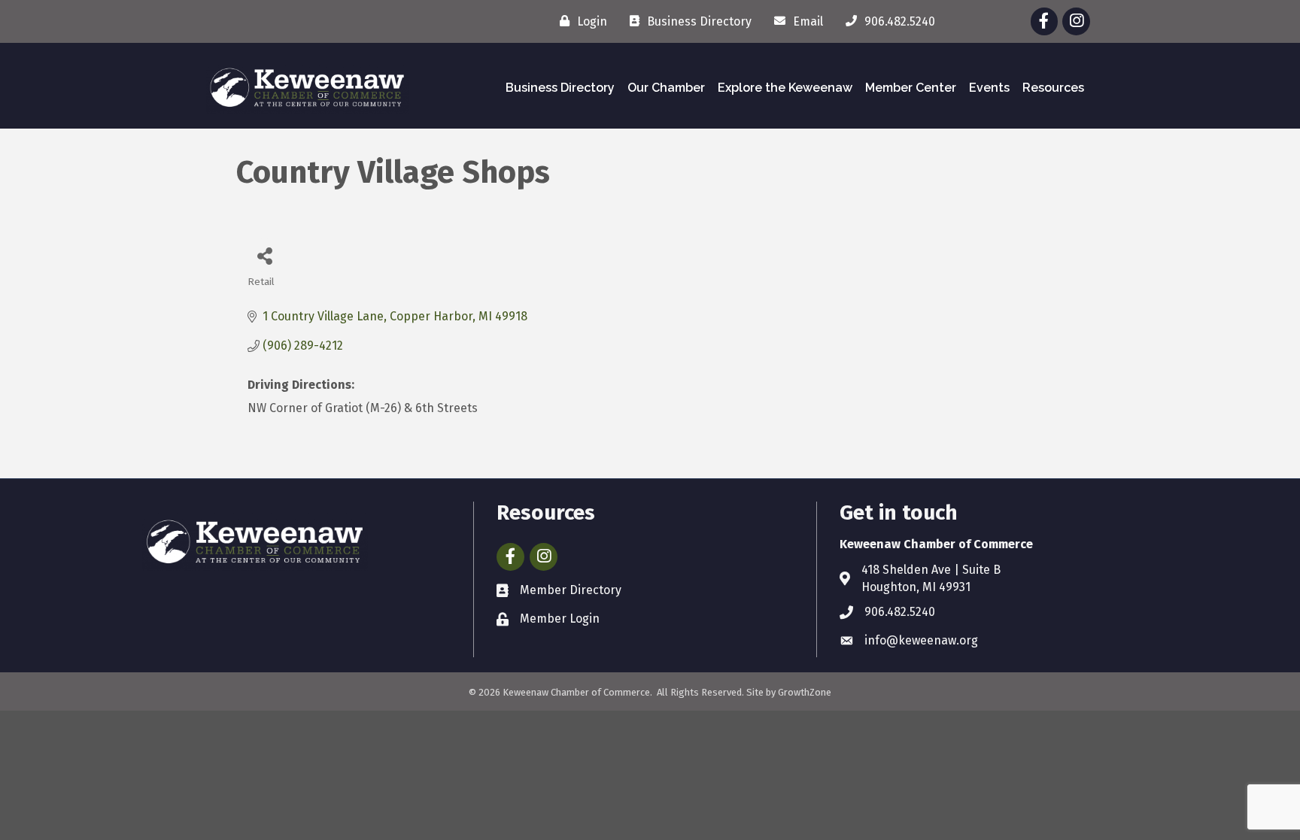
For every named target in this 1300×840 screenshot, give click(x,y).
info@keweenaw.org (921, 640)
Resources (1053, 87)
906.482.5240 (899, 612)
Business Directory (560, 87)
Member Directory (570, 590)
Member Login (560, 618)
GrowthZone (804, 692)
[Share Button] (264, 255)
